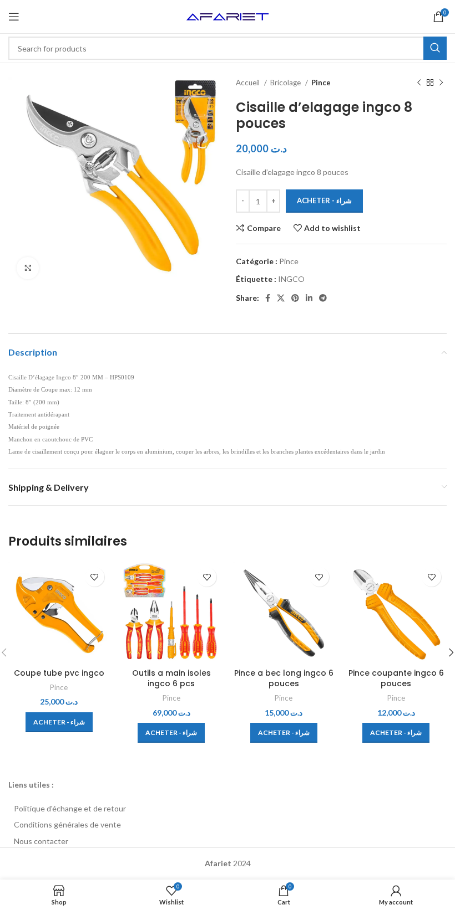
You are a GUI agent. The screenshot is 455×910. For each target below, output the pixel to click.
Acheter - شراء (324, 200)
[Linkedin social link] (309, 298)
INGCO (291, 279)
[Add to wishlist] (94, 577)
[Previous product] (418, 83)
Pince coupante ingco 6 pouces (396, 678)
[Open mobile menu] (14, 17)
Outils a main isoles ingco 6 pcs (171, 678)
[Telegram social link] (323, 298)
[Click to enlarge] (28, 268)
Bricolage (286, 82)
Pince (321, 82)
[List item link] (227, 809)
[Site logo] (227, 15)
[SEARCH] (435, 48)
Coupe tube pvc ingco (59, 672)
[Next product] (441, 83)
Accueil (248, 82)
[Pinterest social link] (295, 298)
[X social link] (281, 298)
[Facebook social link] (268, 298)
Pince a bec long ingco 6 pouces (283, 678)
